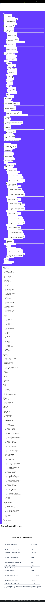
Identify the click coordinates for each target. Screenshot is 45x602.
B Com (6, 329)
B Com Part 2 (9, 332)
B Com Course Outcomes (9, 310)
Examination (6, 375)
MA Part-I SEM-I (10, 342)
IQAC (5, 419)
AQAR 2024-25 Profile (10, 469)
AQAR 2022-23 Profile (10, 441)
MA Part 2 (8, 345)
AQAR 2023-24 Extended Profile (12, 456)
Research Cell (6, 399)
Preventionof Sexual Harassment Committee (11, 377)
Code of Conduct (7, 280)
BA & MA (6, 285)
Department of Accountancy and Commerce (14, 295)
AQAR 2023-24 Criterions (11, 458)
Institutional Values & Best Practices (13, 438)
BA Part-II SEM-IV (10, 324)
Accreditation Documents (8, 502)
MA (6, 340)
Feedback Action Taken (8, 415)
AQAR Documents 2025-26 (9, 482)
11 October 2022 (8, 501)
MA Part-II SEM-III (11, 346)
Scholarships (6, 373)
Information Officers (7, 520)
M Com (6, 349)
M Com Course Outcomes (9, 314)
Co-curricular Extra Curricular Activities (10, 394)
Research (5, 398)
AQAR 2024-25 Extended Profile (12, 471)
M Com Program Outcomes (9, 306)
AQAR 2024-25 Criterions (11, 472)
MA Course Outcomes (9, 312)
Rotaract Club (6, 380)
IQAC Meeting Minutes (9, 420)
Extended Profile (8, 515)
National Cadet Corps (7, 390)
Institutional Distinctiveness (8, 363)
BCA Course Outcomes (9, 311)
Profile (6, 503)
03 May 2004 (7, 498)
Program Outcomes (7, 299)
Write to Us (5, 523)
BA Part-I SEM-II (10, 320)
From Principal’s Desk (7, 276)
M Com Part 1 (9, 350)
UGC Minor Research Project (8, 402)
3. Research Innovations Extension (13, 447)
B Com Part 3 (9, 333)
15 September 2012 (8, 499)
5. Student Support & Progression (12, 511)
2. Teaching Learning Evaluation (13, 446)
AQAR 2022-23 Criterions (11, 443)
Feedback (5, 407)
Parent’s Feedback (7, 411)
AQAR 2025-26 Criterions (11, 486)
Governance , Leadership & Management (14, 437)
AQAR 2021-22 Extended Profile (12, 428)
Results (5, 376)
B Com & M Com (8, 294)
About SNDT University (8, 271)
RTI (3, 519)
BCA (6, 297)
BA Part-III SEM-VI (11, 328)
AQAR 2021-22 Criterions (11, 429)
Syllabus (5, 315)
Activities (4, 384)
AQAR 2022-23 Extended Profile (12, 442)
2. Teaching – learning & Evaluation (12, 507)
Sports (5, 385)
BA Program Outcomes (9, 301)
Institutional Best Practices (8, 362)
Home (4, 266)
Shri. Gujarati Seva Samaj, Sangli (9, 272)
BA (5, 316)
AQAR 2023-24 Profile (10, 455)
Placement (6, 364)
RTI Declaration (6, 521)
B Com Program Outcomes (9, 302)
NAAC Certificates (7, 497)
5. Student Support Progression (13, 450)
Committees (6, 366)
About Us (5, 267)
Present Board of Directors (8, 275)
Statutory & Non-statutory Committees (11, 367)
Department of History (10, 290)
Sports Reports (7, 388)
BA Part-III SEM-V (10, 327)
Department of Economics (11, 293)
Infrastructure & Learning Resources (13, 434)
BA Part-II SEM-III (10, 323)
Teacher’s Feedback (7, 410)
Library (4, 397)
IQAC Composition (8, 421)
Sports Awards (7, 389)
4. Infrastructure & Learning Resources (13, 510)
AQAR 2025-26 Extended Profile (12, 485)
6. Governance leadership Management (14, 451)
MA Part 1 (8, 341)
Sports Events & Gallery (9, 386)
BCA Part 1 (8, 336)
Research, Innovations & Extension (13, 433)
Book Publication (7, 406)
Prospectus (6, 372)
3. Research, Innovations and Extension (14, 462)
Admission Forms (8, 359)
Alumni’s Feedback (7, 412)
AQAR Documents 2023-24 (9, 454)
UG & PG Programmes (7, 284)
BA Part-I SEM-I (10, 319)
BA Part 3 (8, 325)
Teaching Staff (6, 355)
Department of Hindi (10, 288)
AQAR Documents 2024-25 (9, 468)
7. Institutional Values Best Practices (13, 467)
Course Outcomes (7, 307)
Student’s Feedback (7, 408)
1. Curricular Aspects (11, 445)
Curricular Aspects (11, 430)
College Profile (6, 268)
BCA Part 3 (8, 338)
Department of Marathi (10, 286)
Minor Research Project (8, 403)
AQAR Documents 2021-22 (9, 425)
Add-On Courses (7, 353)
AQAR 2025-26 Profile (10, 484)
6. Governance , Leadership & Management (14, 512)
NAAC (4, 417)
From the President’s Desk (8, 273)
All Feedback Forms (7, 416)
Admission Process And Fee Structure (10, 358)
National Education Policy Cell (10, 368)
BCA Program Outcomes (9, 303)
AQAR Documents (7, 424)
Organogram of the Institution (9, 277)
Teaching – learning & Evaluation (13, 432)
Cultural (5, 393)
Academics (5, 354)
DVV (6, 516)
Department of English (10, 289)
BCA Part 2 (8, 337)
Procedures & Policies (7, 281)
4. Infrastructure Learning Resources (14, 463)
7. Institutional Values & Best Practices (13, 514)
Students (4, 371)
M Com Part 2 (9, 351)
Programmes (5, 282)
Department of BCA (10, 298)
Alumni (5, 381)
